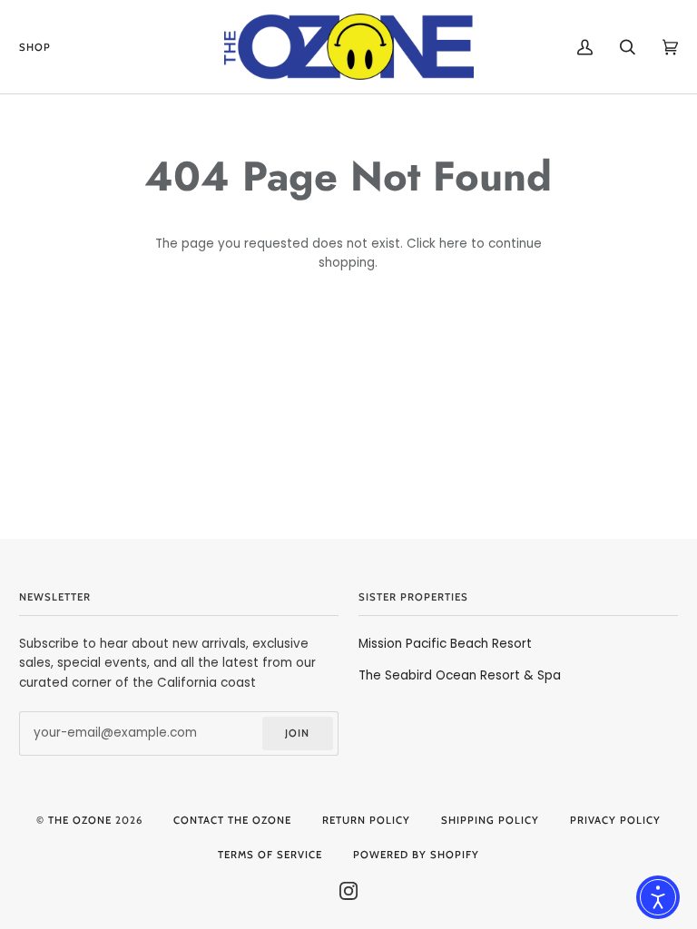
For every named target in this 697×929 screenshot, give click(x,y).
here (453, 243)
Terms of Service (270, 854)
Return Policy (366, 820)
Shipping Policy (490, 820)
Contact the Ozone (232, 820)
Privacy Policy (615, 820)
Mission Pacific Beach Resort (445, 643)
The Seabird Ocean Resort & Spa (459, 675)
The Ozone (80, 820)
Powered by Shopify (416, 854)
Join (297, 733)
